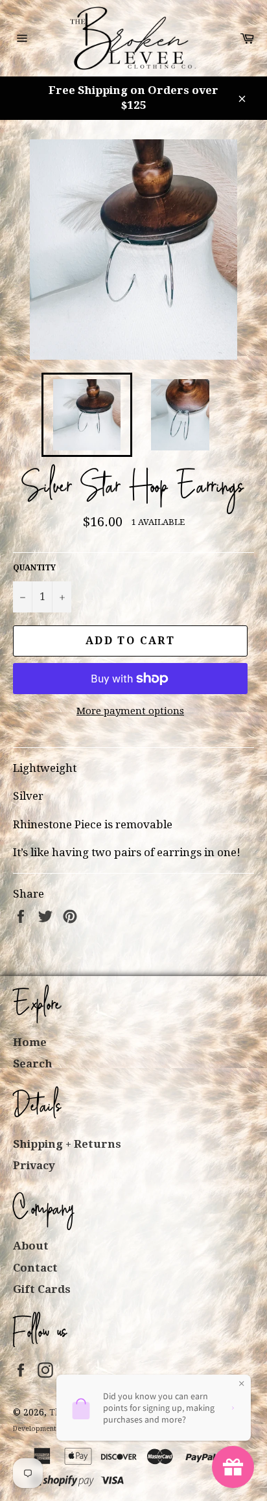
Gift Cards (42, 1289)
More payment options (130, 711)
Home (30, 1042)
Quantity (34, 567)
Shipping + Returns (67, 1143)
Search (32, 1063)
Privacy (34, 1165)
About (31, 1245)
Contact (35, 1267)
